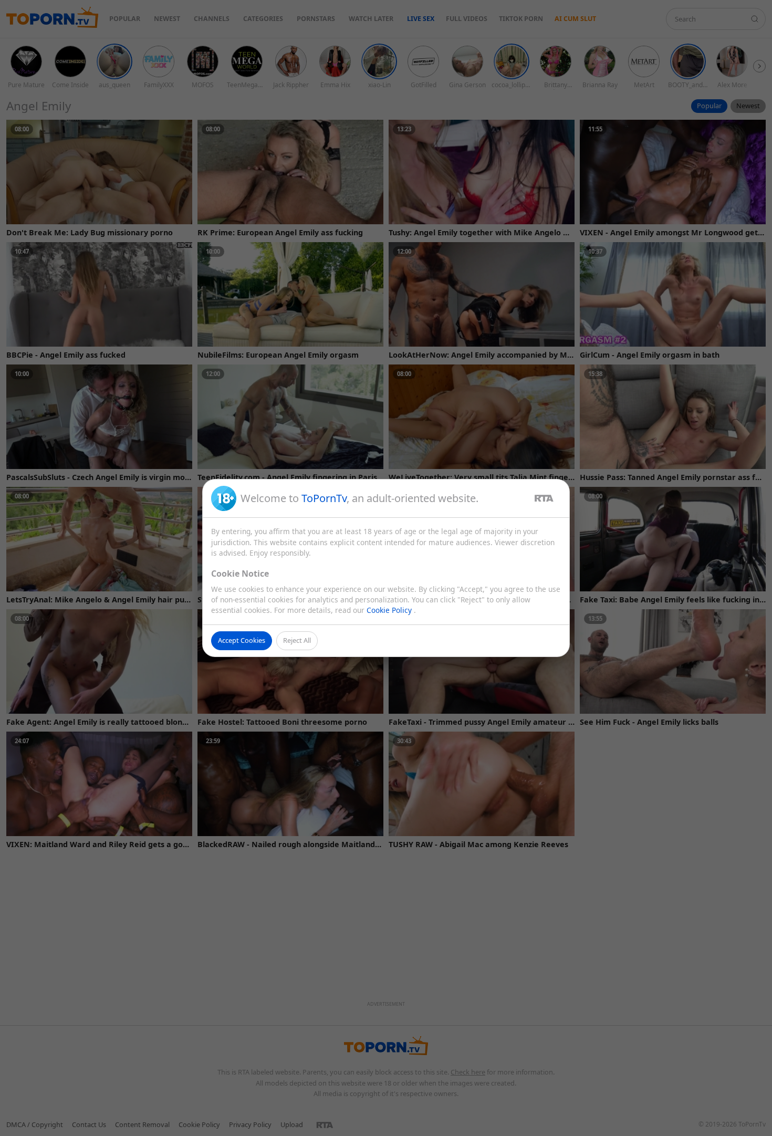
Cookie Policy (390, 610)
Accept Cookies (241, 640)
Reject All (297, 640)
